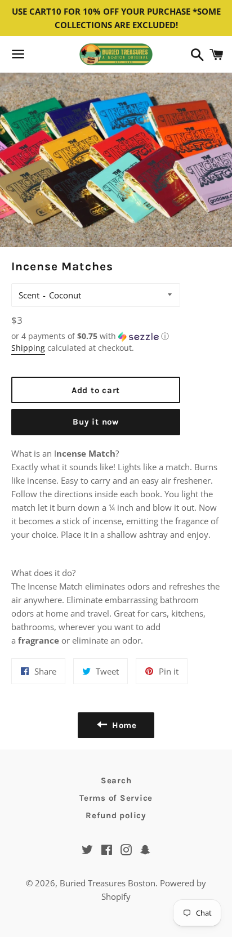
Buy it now (96, 422)
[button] (95, 336)
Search (116, 780)
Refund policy (116, 815)
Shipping (28, 347)
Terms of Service (116, 798)
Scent (29, 295)
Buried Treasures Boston (107, 883)
